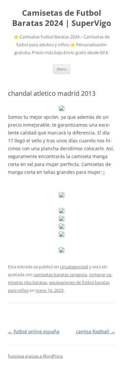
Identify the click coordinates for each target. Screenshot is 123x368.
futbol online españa (33, 331)
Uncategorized (74, 267)
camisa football (95, 331)
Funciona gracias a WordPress (35, 356)
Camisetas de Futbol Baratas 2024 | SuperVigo (61, 18)
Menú (62, 69)
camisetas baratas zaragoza (60, 274)
